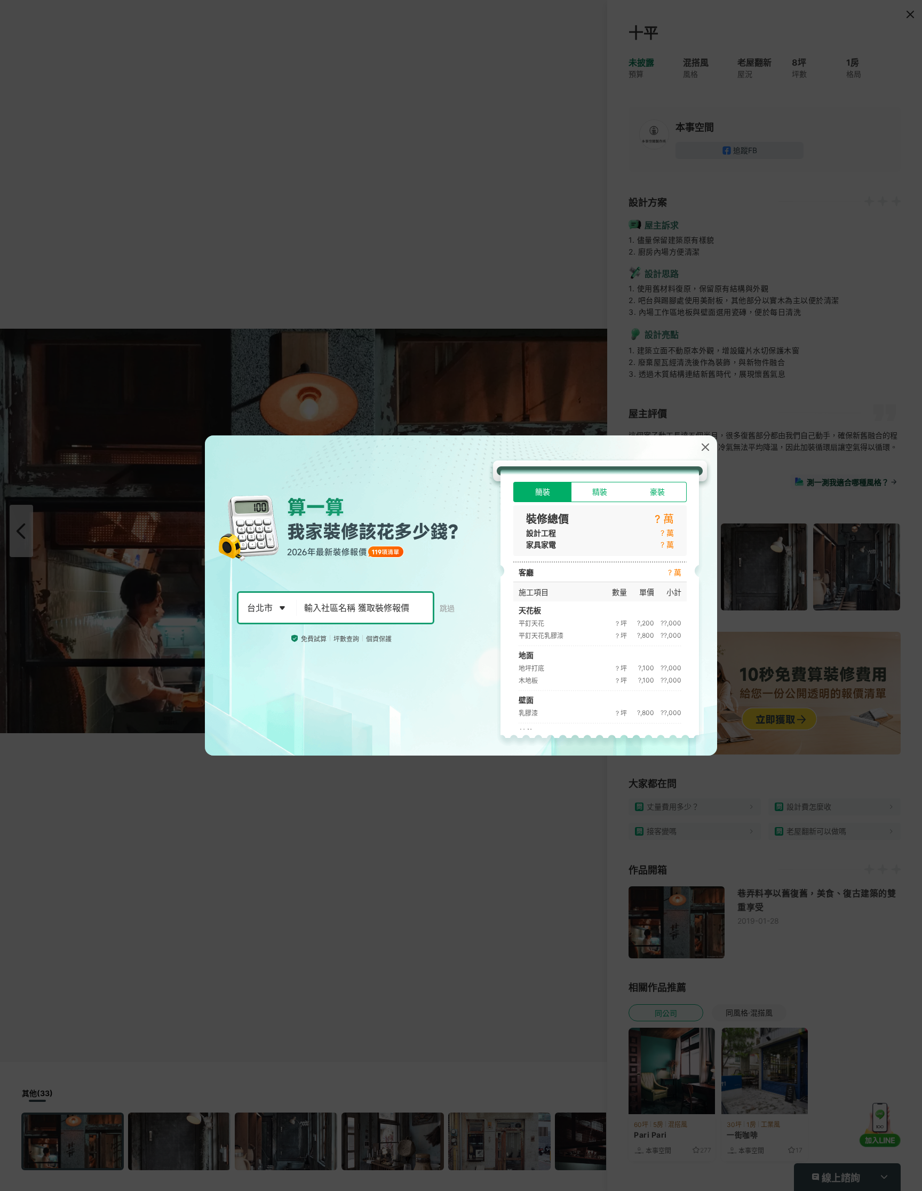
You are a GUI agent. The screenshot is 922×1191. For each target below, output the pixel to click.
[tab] (542, 492)
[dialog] (461, 595)
